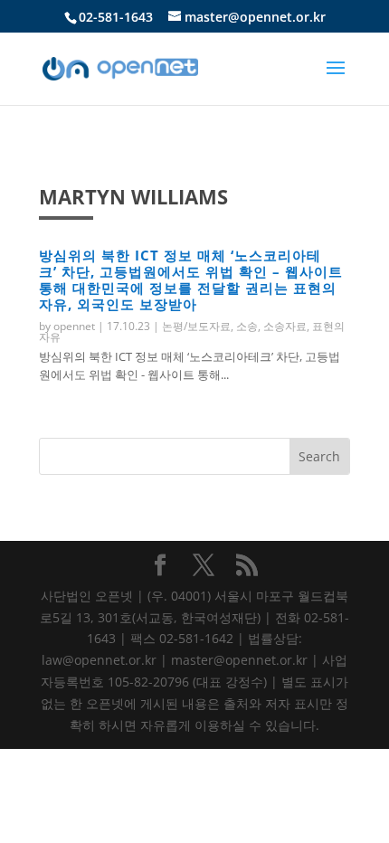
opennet (74, 326)
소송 (247, 326)
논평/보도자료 (196, 326)
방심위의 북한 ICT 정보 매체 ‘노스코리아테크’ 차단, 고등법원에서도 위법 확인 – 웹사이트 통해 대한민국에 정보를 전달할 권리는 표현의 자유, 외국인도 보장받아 (191, 279)
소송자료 (285, 326)
